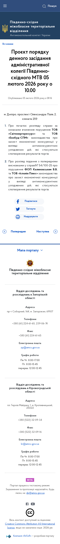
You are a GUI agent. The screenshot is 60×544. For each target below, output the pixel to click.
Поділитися (31, 201)
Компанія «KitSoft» (22, 536)
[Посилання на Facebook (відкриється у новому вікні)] (27, 504)
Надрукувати (31, 216)
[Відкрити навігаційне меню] (5, 6)
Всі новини (7, 44)
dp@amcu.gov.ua (35, 493)
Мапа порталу (28, 250)
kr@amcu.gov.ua (30, 444)
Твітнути (31, 209)
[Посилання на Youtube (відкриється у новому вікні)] (33, 504)
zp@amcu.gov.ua (30, 347)
